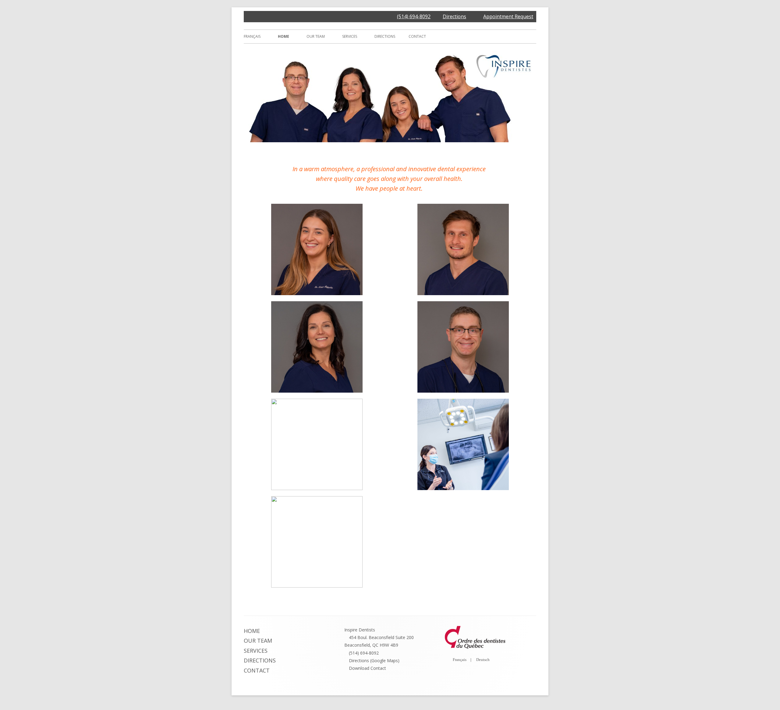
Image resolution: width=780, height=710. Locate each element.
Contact (417, 36)
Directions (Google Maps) (374, 660)
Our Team (316, 36)
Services (349, 36)
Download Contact (367, 668)
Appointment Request (508, 16)
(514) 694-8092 (414, 16)
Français (252, 36)
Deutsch (483, 659)
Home (283, 36)
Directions (454, 16)
